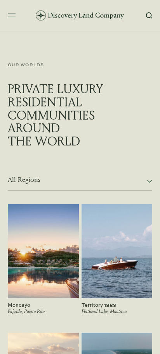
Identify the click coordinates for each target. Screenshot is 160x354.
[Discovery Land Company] (80, 15)
